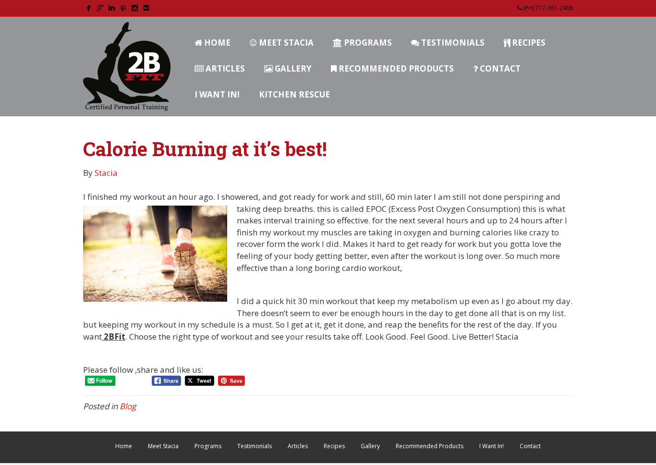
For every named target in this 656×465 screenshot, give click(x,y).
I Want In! (217, 94)
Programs (367, 42)
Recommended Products (395, 68)
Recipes (528, 42)
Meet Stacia (285, 42)
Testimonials (452, 42)
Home (216, 42)
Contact (499, 68)
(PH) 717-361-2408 (547, 8)
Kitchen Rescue (294, 94)
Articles (224, 68)
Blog (128, 406)
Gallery (292, 68)
